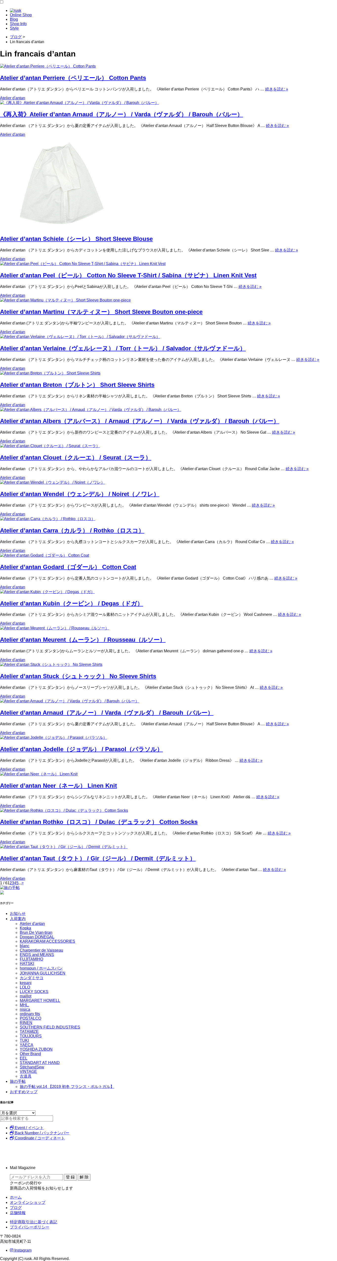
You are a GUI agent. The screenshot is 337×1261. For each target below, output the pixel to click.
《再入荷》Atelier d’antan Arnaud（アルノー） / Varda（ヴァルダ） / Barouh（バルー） (121, 114)
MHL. (24, 1005)
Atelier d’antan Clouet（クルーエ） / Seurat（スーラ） (75, 457)
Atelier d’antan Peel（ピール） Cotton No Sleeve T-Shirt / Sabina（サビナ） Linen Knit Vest (128, 275)
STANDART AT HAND (40, 1063)
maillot (25, 996)
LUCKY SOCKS (34, 992)
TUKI (24, 1040)
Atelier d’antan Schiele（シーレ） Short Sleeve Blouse (76, 238)
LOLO (25, 987)
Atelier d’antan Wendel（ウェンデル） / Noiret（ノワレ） (79, 494)
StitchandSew (32, 1067)
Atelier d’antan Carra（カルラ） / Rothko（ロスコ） (72, 530)
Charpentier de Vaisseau (41, 950)
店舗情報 (18, 1213)
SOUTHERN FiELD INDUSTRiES (50, 1027)
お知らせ (18, 913)
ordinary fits (30, 1014)
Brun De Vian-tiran (36, 932)
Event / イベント (29, 1128)
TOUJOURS (31, 1036)
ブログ (16, 1208)
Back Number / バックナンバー (41, 1133)
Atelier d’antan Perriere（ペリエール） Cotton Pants (73, 77)
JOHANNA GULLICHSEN (42, 973)
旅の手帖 (18, 1081)
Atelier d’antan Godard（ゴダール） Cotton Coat (68, 567)
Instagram (22, 1250)
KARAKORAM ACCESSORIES (47, 941)
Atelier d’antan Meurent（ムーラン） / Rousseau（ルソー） (83, 639)
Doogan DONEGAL (37, 937)
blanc (24, 946)
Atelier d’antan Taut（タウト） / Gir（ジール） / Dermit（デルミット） (98, 858)
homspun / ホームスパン (41, 968)
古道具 (26, 1076)
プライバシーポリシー (29, 1227)
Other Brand (30, 1054)
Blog (14, 19)
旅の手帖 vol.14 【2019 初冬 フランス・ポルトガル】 (67, 1086)
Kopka (25, 928)
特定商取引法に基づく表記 (33, 1222)
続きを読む (276, 89)
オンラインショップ (27, 1202)
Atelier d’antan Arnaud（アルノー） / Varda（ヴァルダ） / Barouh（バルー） (106, 712)
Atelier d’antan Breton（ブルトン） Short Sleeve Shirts (77, 384)
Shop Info (18, 24)
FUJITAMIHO (31, 959)
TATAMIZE (29, 1032)
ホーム (16, 1197)
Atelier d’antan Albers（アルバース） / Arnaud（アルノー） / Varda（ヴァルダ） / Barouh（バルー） (139, 421)
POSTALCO (30, 1018)
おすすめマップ (23, 1092)
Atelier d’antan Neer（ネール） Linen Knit (58, 785)
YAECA (26, 1045)
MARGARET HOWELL (40, 1000)
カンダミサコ (31, 978)
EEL (23, 1058)
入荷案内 (18, 919)
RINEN (26, 1023)
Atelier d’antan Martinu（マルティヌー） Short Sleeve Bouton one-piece (101, 311)
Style (14, 28)
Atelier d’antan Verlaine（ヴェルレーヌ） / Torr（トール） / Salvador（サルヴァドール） (123, 348)
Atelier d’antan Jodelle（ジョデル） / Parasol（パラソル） (81, 749)
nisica (25, 1009)
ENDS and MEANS (37, 955)
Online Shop (21, 15)
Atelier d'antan (12, 98)
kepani (26, 983)
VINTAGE (28, 1071)
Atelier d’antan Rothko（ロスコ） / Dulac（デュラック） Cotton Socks (99, 821)
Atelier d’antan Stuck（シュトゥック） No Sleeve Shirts (78, 676)
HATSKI (27, 963)
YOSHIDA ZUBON (36, 1049)
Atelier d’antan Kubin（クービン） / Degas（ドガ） (71, 603)
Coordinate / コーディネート (39, 1138)
